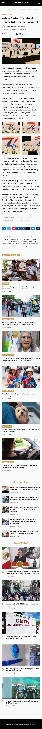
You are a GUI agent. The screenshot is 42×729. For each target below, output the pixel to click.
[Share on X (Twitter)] (16, 33)
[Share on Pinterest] (20, 33)
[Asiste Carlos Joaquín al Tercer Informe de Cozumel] (21, 51)
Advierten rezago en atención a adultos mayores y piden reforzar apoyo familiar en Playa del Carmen (21, 359)
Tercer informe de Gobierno (25, 221)
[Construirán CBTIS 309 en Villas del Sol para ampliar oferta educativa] (21, 623)
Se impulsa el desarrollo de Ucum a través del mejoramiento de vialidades (11, 242)
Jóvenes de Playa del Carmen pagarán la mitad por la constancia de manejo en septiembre (19, 466)
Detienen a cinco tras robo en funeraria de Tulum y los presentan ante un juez (24, 532)
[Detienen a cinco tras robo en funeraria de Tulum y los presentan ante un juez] (5, 533)
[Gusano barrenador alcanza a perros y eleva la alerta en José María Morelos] (21, 413)
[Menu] (3, 3)
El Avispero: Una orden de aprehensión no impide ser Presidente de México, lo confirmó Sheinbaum (22, 572)
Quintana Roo (7, 14)
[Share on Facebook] (13, 33)
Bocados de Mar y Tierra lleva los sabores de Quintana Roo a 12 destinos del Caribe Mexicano (20, 288)
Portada (28, 218)
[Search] (39, 3)
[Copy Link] (23, 33)
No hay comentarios (10, 29)
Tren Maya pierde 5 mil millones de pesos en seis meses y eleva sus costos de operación (24, 498)
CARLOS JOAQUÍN (9, 218)
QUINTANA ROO (8, 221)
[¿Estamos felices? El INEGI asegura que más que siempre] (21, 590)
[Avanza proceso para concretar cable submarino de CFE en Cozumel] (21, 687)
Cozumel (20, 218)
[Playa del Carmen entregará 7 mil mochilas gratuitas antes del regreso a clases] (21, 377)
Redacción (12, 27)
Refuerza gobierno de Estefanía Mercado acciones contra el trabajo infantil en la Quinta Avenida (18, 323)
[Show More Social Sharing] (26, 33)
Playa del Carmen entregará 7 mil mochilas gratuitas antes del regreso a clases (19, 395)
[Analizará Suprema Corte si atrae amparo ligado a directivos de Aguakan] (21, 655)
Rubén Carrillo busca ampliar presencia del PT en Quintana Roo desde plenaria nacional (25, 488)
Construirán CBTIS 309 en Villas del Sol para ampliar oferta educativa (21, 637)
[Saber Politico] (21, 3)
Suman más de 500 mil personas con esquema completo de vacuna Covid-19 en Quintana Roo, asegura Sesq (30, 244)
